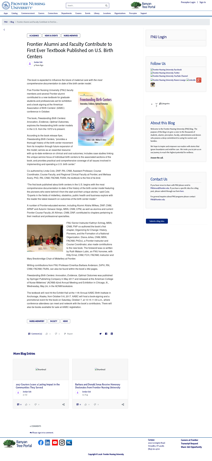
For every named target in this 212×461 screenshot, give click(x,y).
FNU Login (159, 36)
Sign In (203, 2)
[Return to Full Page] (4, 30)
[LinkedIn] (112, 334)
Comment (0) (36, 333)
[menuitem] (6, 13)
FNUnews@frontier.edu (160, 188)
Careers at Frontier (189, 440)
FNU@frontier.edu (158, 199)
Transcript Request (189, 443)
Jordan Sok (38, 62)
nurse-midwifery (36, 321)
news (65, 321)
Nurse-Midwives (71, 35)
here (182, 191)
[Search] (104, 5)
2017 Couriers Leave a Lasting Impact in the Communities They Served (38, 386)
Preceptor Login (188, 2)
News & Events (51, 35)
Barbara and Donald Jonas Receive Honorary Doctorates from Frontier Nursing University (97, 386)
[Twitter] (100, 334)
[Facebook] (106, 334)
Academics (34, 35)
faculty (53, 321)
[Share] (63, 404)
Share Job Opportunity (191, 446)
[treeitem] (179, 105)
